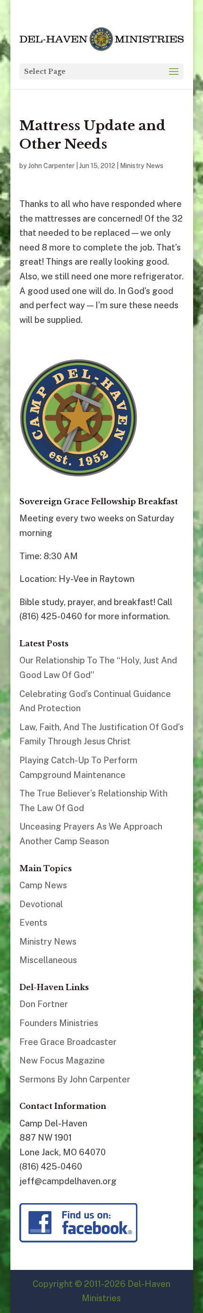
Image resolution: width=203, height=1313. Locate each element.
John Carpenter (51, 166)
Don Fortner (43, 1004)
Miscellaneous (48, 960)
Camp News (43, 885)
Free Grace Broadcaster (68, 1042)
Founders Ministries (58, 1023)
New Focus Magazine (62, 1060)
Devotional (41, 904)
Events (33, 923)
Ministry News (141, 166)
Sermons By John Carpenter (74, 1079)
